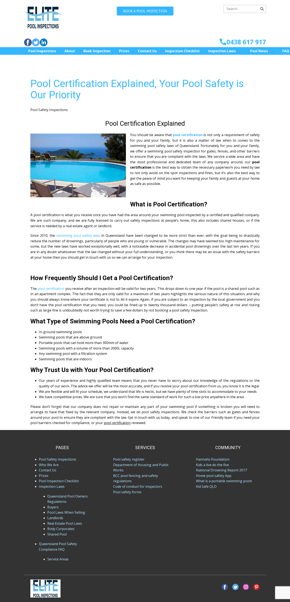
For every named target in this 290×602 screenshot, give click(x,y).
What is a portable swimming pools (224, 481)
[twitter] (36, 42)
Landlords (55, 518)
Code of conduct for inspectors (137, 486)
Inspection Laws (222, 51)
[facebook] (28, 42)
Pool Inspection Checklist (59, 481)
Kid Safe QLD (206, 486)
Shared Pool (57, 534)
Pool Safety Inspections (49, 109)
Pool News (259, 51)
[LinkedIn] (44, 42)
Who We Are (49, 464)
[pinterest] (256, 587)
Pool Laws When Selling (66, 512)
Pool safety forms (127, 492)
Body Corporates (61, 528)
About (70, 51)
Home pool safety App (213, 475)
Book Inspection (97, 51)
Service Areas (58, 559)
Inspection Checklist (182, 51)
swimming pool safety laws (78, 235)
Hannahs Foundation (212, 459)
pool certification (51, 288)
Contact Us (147, 51)
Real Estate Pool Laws (64, 523)
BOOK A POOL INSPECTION (145, 11)
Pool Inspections (42, 51)
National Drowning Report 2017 (221, 470)
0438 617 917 (246, 42)
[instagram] (246, 587)
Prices (124, 51)
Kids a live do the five (212, 464)
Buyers (53, 507)
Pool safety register (129, 459)
